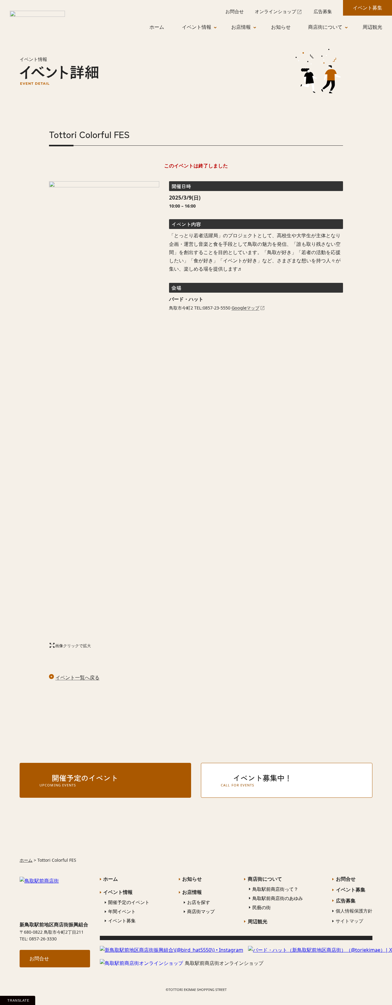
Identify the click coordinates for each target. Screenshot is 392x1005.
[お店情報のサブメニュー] (257, 27)
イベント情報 (33, 59)
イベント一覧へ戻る (77, 677)
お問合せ (39, 958)
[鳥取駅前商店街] (37, 19)
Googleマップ (245, 308)
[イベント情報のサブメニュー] (218, 27)
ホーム (26, 860)
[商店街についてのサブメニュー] (349, 27)
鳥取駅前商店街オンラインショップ (224, 963)
